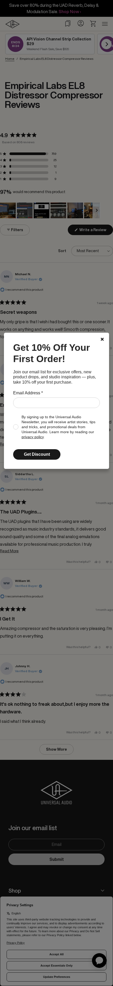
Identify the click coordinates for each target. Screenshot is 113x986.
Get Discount (37, 454)
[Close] (102, 339)
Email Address (28, 393)
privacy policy (33, 437)
